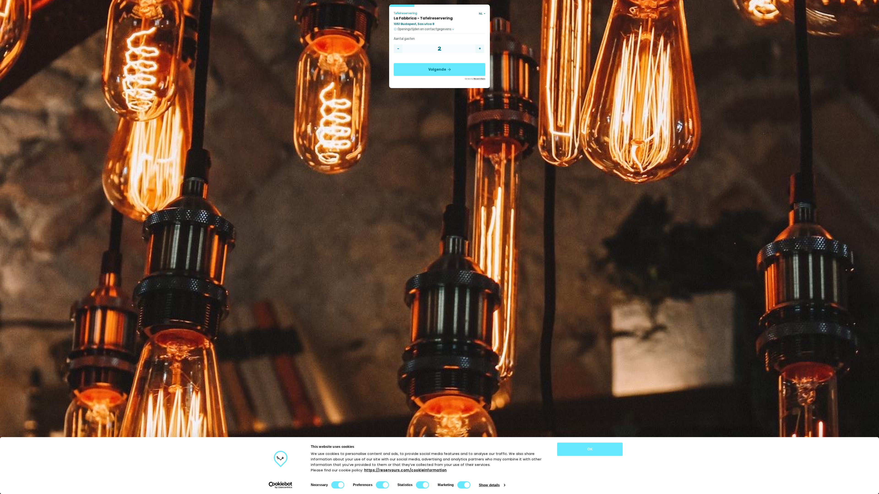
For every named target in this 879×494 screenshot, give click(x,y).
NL (481, 13)
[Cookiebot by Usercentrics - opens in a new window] (280, 485)
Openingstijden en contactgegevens (424, 29)
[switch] (382, 485)
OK (590, 449)
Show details (489, 485)
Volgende (437, 69)
